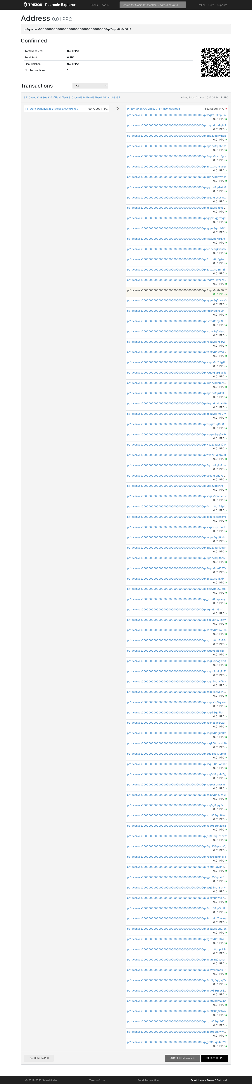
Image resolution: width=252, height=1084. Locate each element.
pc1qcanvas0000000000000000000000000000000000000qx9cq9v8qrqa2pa (176, 1000)
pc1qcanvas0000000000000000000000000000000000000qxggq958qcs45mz (177, 877)
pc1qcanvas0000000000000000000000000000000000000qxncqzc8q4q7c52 (177, 671)
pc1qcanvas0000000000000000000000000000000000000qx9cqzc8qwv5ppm (177, 897)
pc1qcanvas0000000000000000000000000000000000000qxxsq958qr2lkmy (176, 887)
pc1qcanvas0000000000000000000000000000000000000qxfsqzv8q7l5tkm (176, 238)
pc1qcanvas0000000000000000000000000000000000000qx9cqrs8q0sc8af (176, 959)
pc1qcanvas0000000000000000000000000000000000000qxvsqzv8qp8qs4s (176, 372)
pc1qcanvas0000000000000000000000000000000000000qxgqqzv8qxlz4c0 (176, 187)
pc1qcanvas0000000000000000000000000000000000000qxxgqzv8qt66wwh (177, 939)
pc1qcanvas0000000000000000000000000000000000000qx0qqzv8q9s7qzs (176, 465)
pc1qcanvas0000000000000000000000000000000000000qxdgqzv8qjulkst (175, 393)
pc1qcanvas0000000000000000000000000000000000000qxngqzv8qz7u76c (177, 640)
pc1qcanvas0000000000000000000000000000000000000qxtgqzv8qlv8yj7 (175, 310)
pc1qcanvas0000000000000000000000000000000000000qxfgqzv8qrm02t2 (176, 228)
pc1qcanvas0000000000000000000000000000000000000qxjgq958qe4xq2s (176, 1042)
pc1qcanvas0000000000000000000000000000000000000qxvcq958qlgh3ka (176, 856)
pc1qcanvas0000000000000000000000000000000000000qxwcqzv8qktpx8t (176, 454)
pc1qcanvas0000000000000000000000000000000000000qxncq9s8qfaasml (176, 784)
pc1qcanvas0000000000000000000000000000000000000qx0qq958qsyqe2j (176, 846)
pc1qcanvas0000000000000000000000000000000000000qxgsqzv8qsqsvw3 (177, 197)
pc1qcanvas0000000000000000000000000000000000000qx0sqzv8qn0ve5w (177, 475)
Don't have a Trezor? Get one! (209, 1080)
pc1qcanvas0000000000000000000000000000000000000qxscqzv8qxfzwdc (176, 527)
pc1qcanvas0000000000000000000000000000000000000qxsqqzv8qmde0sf (177, 496)
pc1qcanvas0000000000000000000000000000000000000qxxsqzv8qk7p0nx (176, 115)
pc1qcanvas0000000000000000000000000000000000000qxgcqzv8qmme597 (177, 207)
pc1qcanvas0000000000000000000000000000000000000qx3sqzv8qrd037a (176, 568)
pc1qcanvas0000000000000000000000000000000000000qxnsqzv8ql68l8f (175, 650)
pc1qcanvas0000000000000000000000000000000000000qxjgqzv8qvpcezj (176, 599)
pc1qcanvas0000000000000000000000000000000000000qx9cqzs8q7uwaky (177, 918)
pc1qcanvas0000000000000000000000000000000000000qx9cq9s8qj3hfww (176, 1011)
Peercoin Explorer (60, 5)
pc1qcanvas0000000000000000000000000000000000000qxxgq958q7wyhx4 (177, 1031)
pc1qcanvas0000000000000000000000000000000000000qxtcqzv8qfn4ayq (176, 331)
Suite (211, 4)
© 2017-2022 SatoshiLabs (41, 1080)
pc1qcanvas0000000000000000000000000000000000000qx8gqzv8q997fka (176, 146)
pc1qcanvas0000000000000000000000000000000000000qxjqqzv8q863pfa (176, 588)
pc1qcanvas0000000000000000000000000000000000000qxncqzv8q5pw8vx (177, 691)
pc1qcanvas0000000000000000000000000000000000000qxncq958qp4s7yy (177, 774)
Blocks (94, 4)
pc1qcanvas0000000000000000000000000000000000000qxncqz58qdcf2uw (177, 681)
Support (222, 4)
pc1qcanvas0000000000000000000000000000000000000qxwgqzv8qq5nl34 (177, 434)
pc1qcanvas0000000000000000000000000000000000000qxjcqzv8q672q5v (176, 619)
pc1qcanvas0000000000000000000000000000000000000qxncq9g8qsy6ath (176, 805)
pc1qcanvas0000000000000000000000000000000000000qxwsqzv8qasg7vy (177, 444)
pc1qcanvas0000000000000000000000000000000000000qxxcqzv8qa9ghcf (176, 125)
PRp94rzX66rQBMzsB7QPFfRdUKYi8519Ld (153, 108)
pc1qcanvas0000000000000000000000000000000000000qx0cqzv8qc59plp (176, 506)
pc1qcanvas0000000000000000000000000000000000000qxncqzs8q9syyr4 (176, 702)
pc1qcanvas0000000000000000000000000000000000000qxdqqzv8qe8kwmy (177, 382)
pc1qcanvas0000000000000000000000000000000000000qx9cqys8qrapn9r (176, 969)
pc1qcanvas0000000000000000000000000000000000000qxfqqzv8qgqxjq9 (176, 218)
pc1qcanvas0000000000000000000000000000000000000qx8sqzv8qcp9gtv (176, 156)
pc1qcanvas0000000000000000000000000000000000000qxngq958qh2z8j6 (176, 825)
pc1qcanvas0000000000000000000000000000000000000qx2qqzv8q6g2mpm (177, 259)
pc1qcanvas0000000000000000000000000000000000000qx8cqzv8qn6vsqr (176, 166)
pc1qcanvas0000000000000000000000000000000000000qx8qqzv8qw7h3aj (176, 135)
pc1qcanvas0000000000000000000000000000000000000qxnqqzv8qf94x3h (177, 629)
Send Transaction (148, 1080)
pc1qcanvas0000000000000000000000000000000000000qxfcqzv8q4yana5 (176, 249)
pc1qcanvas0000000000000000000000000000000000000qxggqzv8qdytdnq (177, 176)
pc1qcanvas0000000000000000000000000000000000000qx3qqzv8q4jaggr (176, 547)
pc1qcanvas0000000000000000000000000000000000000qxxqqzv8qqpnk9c (177, 949)
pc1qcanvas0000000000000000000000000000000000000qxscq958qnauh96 (177, 743)
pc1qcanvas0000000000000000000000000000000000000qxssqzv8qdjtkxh (176, 537)
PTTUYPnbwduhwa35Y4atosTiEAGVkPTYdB (51, 108)
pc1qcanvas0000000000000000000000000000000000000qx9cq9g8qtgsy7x (176, 980)
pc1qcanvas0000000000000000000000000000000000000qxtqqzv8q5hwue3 (177, 300)
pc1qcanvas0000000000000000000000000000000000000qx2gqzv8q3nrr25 (176, 269)
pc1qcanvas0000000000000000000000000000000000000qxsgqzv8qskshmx (177, 516)
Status (104, 4)
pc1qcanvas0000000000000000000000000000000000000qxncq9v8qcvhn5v (177, 794)
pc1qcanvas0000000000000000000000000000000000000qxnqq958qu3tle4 (176, 815)
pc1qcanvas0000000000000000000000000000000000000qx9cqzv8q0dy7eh (177, 928)
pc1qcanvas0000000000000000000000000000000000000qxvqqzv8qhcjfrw (176, 341)
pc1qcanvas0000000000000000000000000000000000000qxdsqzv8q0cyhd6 (177, 403)
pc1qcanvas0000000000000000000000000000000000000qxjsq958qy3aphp (176, 753)
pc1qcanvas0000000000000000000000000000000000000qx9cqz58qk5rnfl (176, 908)
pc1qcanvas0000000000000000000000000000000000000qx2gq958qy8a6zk (177, 866)
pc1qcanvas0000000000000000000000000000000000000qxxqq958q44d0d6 (177, 1021)
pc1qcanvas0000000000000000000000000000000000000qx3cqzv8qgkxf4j (176, 578)
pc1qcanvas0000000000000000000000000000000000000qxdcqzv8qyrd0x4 (177, 413)
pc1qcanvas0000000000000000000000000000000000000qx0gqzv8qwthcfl (176, 485)
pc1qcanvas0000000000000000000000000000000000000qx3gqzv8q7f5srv (176, 557)
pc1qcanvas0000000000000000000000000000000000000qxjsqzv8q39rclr (175, 609)
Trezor (201, 4)
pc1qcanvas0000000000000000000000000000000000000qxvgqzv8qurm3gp (177, 351)
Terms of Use (97, 1080)
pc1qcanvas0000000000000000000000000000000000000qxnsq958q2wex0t (177, 764)
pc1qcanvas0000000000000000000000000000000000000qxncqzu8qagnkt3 (176, 660)
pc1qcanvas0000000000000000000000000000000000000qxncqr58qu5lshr (175, 712)
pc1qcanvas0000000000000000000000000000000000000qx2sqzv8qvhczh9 (176, 279)
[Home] (33, 5)
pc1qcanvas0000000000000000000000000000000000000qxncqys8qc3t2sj (176, 722)
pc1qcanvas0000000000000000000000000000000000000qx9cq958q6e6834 (177, 990)
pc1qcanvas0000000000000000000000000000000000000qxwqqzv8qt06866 (177, 424)
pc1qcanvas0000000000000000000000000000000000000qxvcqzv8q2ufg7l (176, 362)
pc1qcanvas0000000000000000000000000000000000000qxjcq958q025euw (177, 836)
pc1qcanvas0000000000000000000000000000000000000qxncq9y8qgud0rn (176, 732)
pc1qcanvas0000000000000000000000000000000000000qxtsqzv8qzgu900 (176, 321)
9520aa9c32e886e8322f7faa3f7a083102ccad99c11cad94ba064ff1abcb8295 (72, 97)
